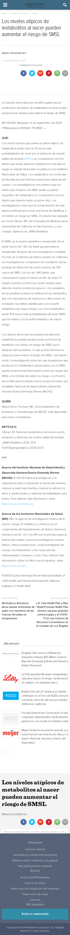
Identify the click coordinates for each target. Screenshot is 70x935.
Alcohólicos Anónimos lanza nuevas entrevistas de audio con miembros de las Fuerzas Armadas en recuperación (18, 611)
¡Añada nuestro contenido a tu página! (35, 860)
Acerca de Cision (35, 883)
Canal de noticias (35, 849)
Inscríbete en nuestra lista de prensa (35, 855)
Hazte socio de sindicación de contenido (35, 888)
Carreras (35, 900)
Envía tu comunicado (35, 914)
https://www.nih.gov (14, 565)
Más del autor (11, 643)
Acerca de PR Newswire (35, 877)
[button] (65, 5)
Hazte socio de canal (35, 894)
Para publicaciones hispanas (35, 866)
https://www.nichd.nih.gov (17, 504)
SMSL (28, 158)
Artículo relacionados (16, 638)
